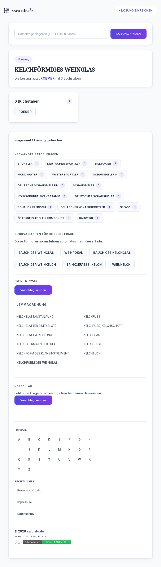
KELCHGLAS (92, 335)
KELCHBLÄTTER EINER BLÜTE (37, 325)
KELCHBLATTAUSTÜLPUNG (35, 316)
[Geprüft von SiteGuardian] (47, 543)
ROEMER (25, 111)
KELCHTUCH (92, 353)
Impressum (24, 502)
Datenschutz (26, 513)
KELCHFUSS (92, 316)
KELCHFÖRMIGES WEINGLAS (37, 362)
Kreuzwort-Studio (29, 490)
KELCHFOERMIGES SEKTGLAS (37, 344)
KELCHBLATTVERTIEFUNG (34, 335)
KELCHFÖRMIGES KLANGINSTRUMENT (43, 353)
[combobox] (61, 34)
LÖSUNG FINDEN (128, 33)
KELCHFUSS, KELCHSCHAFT (103, 325)
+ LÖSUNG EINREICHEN (135, 10)
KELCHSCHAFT (94, 344)
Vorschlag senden (33, 290)
